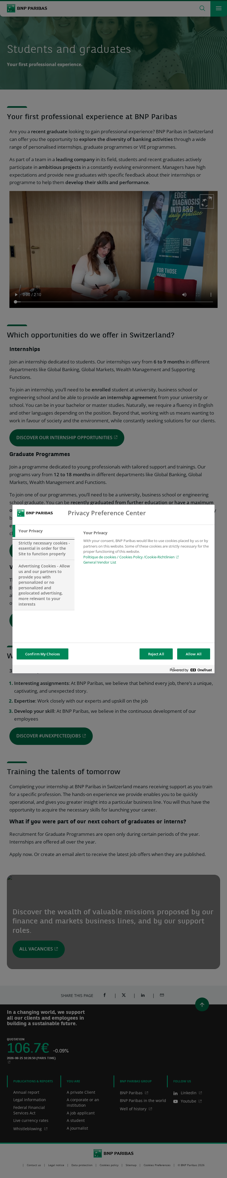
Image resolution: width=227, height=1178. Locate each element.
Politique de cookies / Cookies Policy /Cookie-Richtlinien (129, 556)
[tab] (43, 531)
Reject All (156, 653)
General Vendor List (99, 562)
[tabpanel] (147, 549)
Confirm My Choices (42, 653)
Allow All (194, 653)
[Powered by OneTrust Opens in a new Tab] (191, 669)
